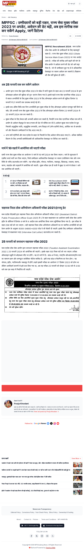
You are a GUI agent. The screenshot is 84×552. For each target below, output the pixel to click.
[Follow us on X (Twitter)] (51, 423)
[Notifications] (80, 4)
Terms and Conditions (48, 519)
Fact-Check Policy (42, 512)
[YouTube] (47, 536)
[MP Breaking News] (9, 4)
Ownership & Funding (66, 512)
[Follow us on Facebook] (48, 423)
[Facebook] (31, 536)
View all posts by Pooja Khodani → (46, 411)
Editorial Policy (16, 512)
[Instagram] (42, 536)
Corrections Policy (28, 512)
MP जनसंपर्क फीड (63, 519)
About (19, 519)
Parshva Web (50, 548)
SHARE (79, 36)
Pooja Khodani (13, 36)
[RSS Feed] (53, 536)
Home (4, 17)
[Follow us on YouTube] (58, 423)
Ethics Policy (53, 512)
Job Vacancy (12, 17)
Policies (35, 519)
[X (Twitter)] (37, 536)
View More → (76, 458)
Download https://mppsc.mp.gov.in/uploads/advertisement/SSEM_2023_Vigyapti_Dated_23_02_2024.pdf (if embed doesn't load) (42, 388)
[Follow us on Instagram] (54, 423)
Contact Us (27, 519)
